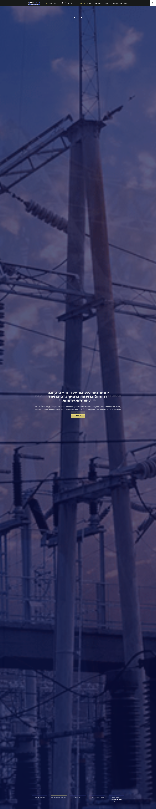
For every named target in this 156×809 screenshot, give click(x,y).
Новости (106, 3)
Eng (55, 3)
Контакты (123, 3)
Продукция (97, 3)
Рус (46, 3)
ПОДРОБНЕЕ (77, 412)
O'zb (50, 3)
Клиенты (115, 3)
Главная (82, 3)
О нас (89, 3)
